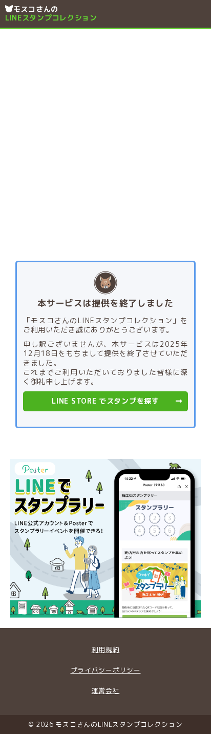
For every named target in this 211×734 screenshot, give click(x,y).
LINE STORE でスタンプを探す (105, 401)
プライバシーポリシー (106, 670)
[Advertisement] (105, 139)
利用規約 (106, 649)
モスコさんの (51, 13)
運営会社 (106, 690)
